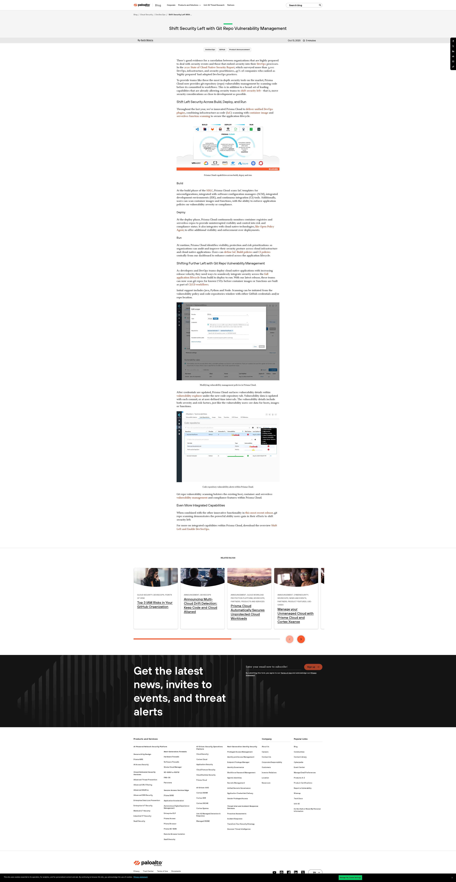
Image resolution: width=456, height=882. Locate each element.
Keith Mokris (147, 40)
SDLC (209, 190)
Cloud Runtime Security (205, 775)
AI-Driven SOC (202, 788)
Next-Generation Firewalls (175, 752)
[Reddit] (453, 56)
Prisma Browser (170, 824)
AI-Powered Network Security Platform (150, 747)
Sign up (311, 667)
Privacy (136, 871)
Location (265, 778)
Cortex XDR (201, 798)
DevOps (261, 64)
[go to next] (301, 639)
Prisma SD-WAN (170, 829)
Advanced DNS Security (143, 795)
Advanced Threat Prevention (145, 780)
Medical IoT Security (142, 811)
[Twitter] (453, 46)
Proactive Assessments (236, 814)
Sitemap (297, 793)
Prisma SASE (169, 795)
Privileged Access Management (240, 752)
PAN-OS (167, 777)
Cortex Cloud (201, 759)
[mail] (453, 61)
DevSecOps (160, 15)
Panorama (168, 783)
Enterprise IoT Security (143, 806)
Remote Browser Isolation (174, 834)
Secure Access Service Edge (176, 790)
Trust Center (148, 871)
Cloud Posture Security (205, 770)
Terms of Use (286, 673)
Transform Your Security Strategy (241, 824)
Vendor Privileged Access (237, 798)
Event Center (299, 767)
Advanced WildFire (141, 790)
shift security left (251, 90)
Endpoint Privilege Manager (238, 762)
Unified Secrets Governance (238, 788)
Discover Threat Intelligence (239, 829)
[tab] (182, 639)
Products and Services (252, 601)
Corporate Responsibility (272, 762)
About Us (265, 747)
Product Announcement (239, 49)
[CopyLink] (453, 67)
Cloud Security (146, 15)
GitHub (222, 49)
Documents (176, 871)
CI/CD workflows (198, 284)
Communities (299, 752)
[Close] (452, 877)
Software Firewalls (171, 762)
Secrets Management (236, 783)
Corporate (171, 5)
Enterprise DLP (170, 813)
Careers (265, 752)
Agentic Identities (234, 778)
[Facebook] (453, 41)
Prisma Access (170, 818)
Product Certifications (303, 783)
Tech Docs (298, 798)
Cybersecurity (301, 594)
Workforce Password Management (241, 772)
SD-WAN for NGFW (171, 772)
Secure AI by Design (142, 754)
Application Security (204, 764)
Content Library (300, 757)
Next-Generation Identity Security (242, 747)
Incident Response (234, 819)
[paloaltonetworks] (142, 5)
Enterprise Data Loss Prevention (147, 800)
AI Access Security (141, 765)
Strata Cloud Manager (173, 767)
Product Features (297, 601)
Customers (266, 767)
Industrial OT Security (142, 816)
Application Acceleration (174, 801)
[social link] (274, 872)
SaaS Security (139, 821)
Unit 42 (297, 804)
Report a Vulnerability (302, 788)
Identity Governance (235, 767)
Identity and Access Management (240, 757)
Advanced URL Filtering (143, 785)
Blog (136, 15)
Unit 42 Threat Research (214, 5)
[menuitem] (171, 5)
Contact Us (266, 757)
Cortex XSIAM (202, 793)
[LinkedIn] (453, 51)
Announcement (191, 594)
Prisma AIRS (138, 759)
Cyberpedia (298, 762)
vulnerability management (192, 497)
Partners (230, 5)
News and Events (297, 597)
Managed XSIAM (202, 821)
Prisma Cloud (201, 780)
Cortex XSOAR (202, 803)
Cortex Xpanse (202, 808)
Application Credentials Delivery (240, 793)
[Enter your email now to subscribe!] (273, 668)
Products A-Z (299, 778)
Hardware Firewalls (171, 757)
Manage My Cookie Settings (350, 877)
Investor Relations (269, 772)
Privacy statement (141, 877)
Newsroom (266, 783)
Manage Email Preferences (305, 772)
